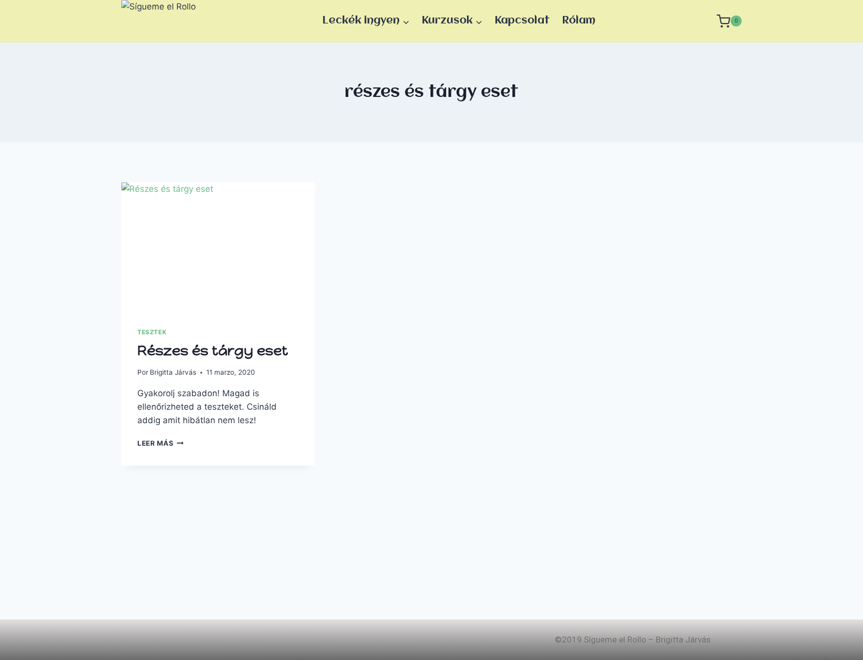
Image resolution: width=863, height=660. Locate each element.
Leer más (160, 443)
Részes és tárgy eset (212, 350)
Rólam (578, 20)
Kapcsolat (522, 20)
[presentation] (218, 246)
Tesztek (151, 332)
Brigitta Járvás (173, 372)
